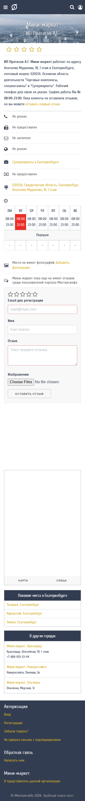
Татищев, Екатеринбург (23, 605)
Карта (23, 580)
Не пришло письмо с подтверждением (32, 740)
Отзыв (12, 341)
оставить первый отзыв (43, 104)
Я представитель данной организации (32, 781)
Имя (11, 321)
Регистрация (13, 723)
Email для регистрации (25, 300)
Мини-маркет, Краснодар (24, 646)
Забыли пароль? (16, 731)
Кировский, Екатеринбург (24, 614)
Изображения (18, 374)
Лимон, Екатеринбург (21, 622)
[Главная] (13, 7)
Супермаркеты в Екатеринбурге (35, 162)
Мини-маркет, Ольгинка (23, 683)
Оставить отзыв (29, 393)
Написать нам (14, 760)
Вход (7, 714)
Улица (61, 580)
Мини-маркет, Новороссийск (27, 667)
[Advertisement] (39, 438)
